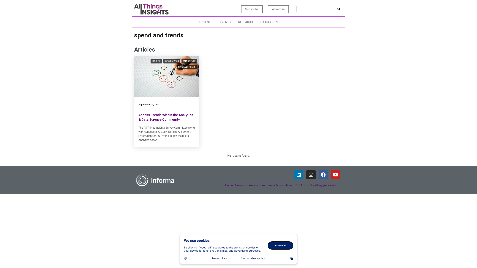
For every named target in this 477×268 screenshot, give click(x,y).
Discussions (269, 22)
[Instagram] (311, 174)
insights (156, 61)
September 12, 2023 (148, 104)
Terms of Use (256, 185)
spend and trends (186, 67)
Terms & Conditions (280, 185)
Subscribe (251, 9)
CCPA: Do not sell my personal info (317, 185)
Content (204, 22)
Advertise (278, 9)
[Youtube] (335, 174)
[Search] (339, 9)
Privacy (240, 185)
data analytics (172, 61)
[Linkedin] (298, 174)
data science (189, 61)
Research (245, 22)
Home (229, 185)
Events (225, 22)
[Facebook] (323, 174)
